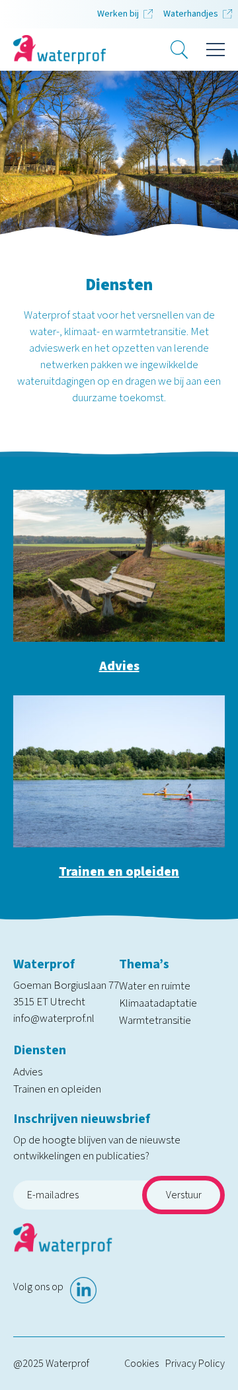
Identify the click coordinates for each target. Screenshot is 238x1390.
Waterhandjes (190, 13)
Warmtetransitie (155, 1020)
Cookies (141, 1363)
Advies (119, 666)
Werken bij (118, 13)
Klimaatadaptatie (158, 1003)
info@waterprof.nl (54, 1018)
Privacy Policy (195, 1363)
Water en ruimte (154, 986)
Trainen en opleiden (119, 872)
